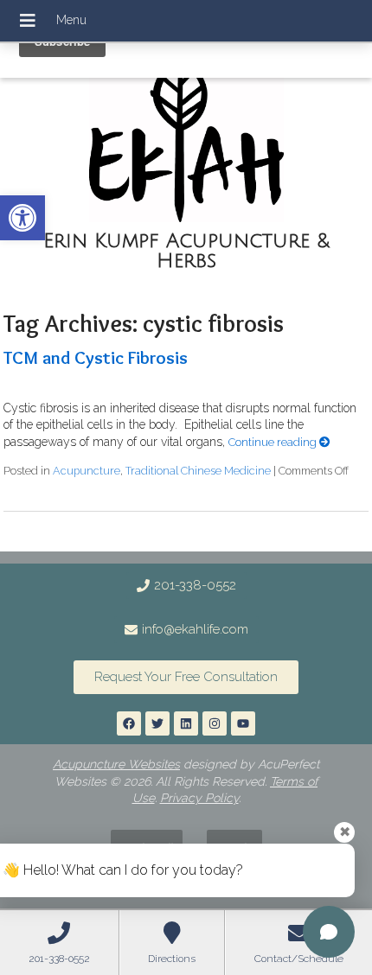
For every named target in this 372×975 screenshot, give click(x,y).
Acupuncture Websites (116, 764)
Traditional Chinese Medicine (198, 470)
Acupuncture (86, 470)
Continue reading (273, 442)
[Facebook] (129, 723)
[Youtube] (243, 723)
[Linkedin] (186, 723)
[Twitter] (157, 723)
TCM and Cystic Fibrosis (95, 357)
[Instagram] (214, 723)
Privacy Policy (199, 798)
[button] (22, 217)
